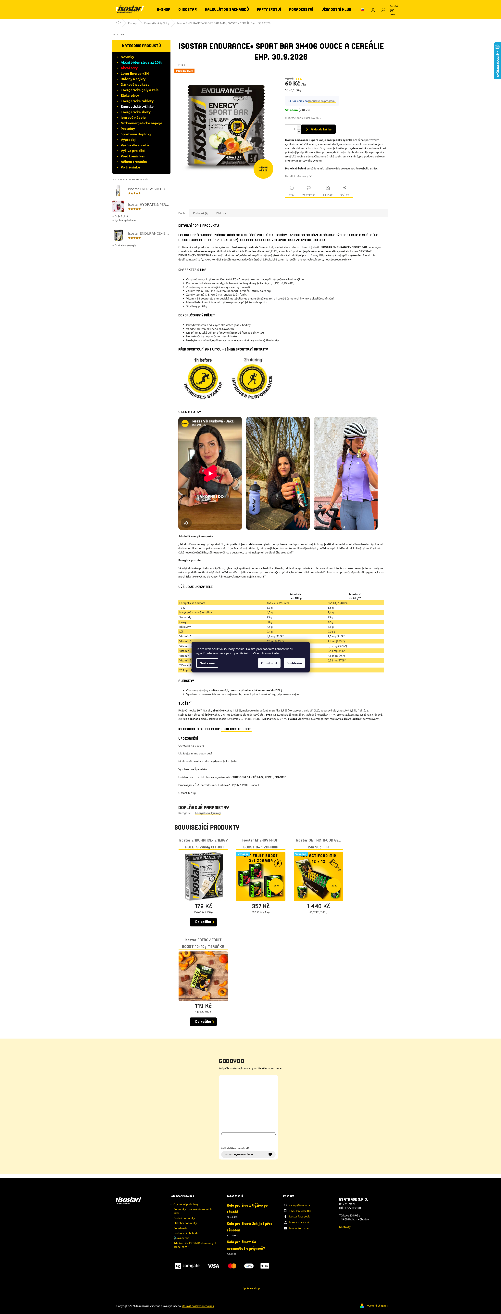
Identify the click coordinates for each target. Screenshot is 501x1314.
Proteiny (128, 128)
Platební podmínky (185, 1223)
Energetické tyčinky (137, 106)
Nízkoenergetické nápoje (141, 123)
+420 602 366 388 (300, 1210)
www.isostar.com (236, 729)
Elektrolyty (130, 95)
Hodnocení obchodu (185, 1233)
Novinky (127, 56)
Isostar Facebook (299, 1216)
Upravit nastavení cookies (198, 1305)
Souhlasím (294, 663)
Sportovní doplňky (136, 134)
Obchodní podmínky (185, 1204)
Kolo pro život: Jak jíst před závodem (249, 1227)
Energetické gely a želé (140, 89)
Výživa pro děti (133, 150)
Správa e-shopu (252, 1288)
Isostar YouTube (299, 1228)
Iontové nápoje (133, 117)
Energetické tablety (137, 101)
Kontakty (345, 1226)
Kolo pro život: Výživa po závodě (247, 1208)
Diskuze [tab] (221, 213)
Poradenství (180, 1228)
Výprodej (128, 139)
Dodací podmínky (184, 1218)
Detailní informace (296, 176)
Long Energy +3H (135, 73)
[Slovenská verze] (362, 9)
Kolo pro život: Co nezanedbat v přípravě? (246, 1245)
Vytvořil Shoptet (377, 1305)
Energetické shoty (136, 112)
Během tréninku (134, 161)
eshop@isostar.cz (299, 1205)
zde (276, 653)
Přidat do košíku (321, 129)
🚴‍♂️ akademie (181, 1238)
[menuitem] (163, 10)
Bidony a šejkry (133, 78)
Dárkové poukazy (135, 84)
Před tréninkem (133, 156)
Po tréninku (130, 167)
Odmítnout (269, 663)
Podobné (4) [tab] (200, 213)
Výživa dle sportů (135, 145)
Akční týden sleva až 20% (141, 62)
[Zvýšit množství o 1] (299, 127)
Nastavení (207, 663)
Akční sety (129, 67)
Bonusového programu (322, 100)
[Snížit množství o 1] (299, 131)
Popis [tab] (181, 213)
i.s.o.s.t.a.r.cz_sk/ (299, 1222)
